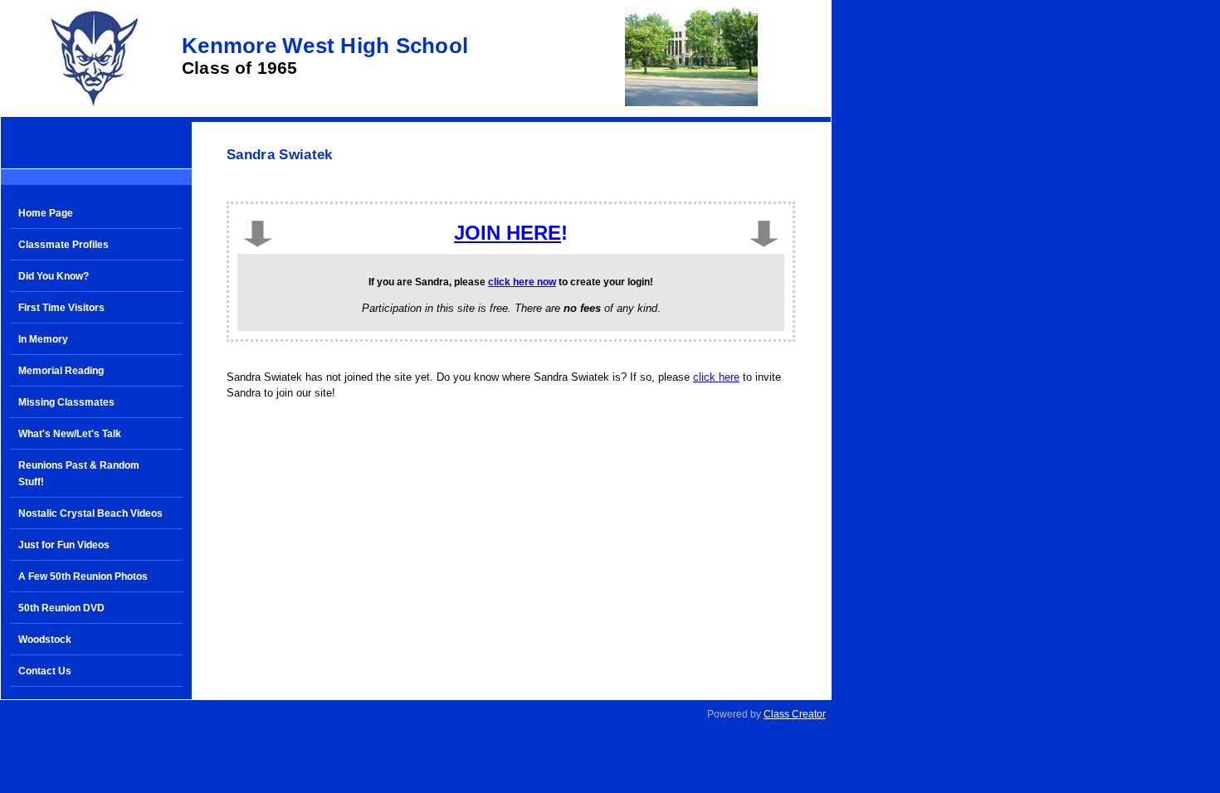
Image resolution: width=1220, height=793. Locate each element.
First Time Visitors (61, 308)
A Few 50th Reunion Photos (83, 576)
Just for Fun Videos (64, 545)
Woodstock (44, 639)
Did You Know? (53, 276)
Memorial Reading (61, 371)
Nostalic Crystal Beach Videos (90, 513)
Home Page (45, 213)
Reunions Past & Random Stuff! (78, 474)
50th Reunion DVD (61, 608)
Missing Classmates (66, 402)
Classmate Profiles (63, 245)
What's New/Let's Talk (69, 434)
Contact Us (44, 671)
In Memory (43, 339)
